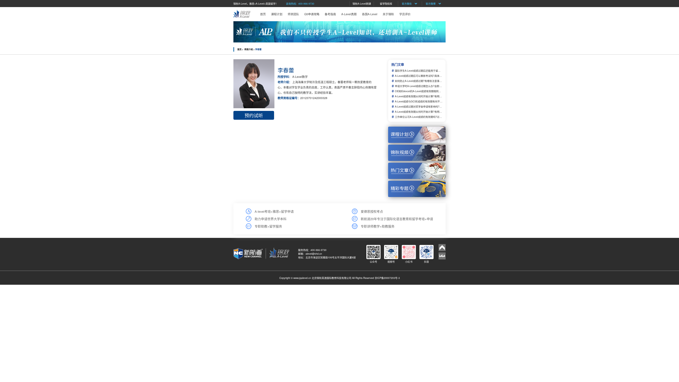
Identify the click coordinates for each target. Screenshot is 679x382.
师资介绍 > (249, 49)
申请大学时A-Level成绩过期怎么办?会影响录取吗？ (418, 86)
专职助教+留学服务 (268, 226)
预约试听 (254, 115)
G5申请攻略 (311, 14)
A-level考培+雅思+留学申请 (274, 211)
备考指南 (330, 14)
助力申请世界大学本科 (270, 218)
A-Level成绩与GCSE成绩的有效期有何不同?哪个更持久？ (418, 101)
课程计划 (276, 14)
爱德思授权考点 (372, 211)
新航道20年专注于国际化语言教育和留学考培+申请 (397, 218)
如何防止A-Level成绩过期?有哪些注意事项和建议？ (418, 80)
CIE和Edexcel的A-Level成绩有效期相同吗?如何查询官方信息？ (418, 91)
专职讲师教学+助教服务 (377, 226)
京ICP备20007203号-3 (387, 278)
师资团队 (293, 14)
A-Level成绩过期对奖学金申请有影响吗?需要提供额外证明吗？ (418, 106)
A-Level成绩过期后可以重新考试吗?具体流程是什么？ (418, 75)
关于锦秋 (388, 14)
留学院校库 (386, 3)
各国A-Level (369, 14)
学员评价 (405, 14)
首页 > (240, 49)
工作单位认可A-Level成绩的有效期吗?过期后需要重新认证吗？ (418, 116)
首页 (263, 14)
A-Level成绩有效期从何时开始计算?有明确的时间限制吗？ (418, 96)
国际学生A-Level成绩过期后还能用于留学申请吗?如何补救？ (418, 70)
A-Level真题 (349, 14)
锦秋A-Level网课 (362, 3)
